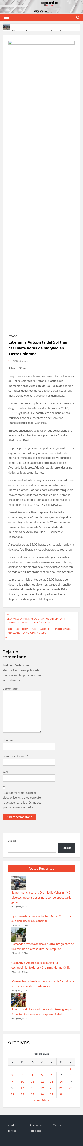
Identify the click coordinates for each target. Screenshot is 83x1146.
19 (42, 1088)
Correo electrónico (15, 756)
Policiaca (35, 1130)
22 (70, 1088)
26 (42, 1094)
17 (22, 1088)
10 (22, 1081)
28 (61, 1094)
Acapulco (36, 1125)
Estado (12, 336)
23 (12, 1094)
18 (32, 1088)
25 (32, 1094)
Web (5, 772)
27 (51, 1094)
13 (51, 1081)
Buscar (12, 840)
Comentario (11, 688)
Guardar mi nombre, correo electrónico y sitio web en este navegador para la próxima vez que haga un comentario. (22, 800)
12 (42, 1081)
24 (22, 1094)
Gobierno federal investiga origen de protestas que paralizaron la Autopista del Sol (40, 630)
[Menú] (6, 17)
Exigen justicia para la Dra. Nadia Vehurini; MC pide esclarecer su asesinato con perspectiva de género (41, 897)
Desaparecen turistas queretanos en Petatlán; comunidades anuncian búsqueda (36, 620)
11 (32, 1081)
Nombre (8, 740)
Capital (57, 1125)
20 (51, 1088)
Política (11, 1130)
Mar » (45, 1100)
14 (61, 1081)
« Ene (37, 1100)
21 (61, 1088)
